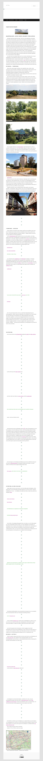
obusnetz (27, 238)
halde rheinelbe (18, 371)
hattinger (19, 262)
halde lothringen (9, 502)
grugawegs (24, 436)
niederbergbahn (20, 146)
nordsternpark (29, 396)
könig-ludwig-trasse (25, 700)
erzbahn (27, 334)
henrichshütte (30, 262)
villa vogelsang (9, 471)
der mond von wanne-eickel (11, 666)
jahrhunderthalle (19, 334)
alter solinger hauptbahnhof (11, 250)
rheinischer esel (15, 620)
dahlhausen (8, 265)
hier (24, 60)
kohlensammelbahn (14, 463)
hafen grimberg (33, 334)
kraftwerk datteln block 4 (14, 515)
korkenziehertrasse (12, 236)
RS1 (24, 428)
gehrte (11, 492)
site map (21, 754)
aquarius (8, 100)
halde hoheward (16, 668)
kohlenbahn (23, 258)
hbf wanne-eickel (10, 637)
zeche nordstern (20, 396)
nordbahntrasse (17, 258)
